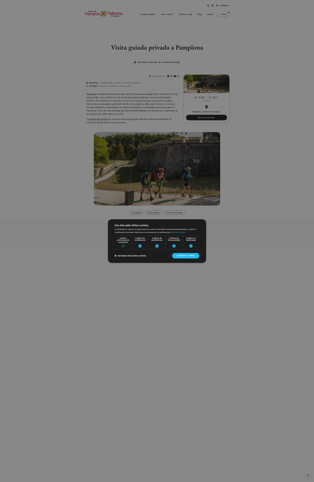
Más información (178, 232)
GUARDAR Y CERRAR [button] (186, 255)
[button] (130, 256)
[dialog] (157, 241)
